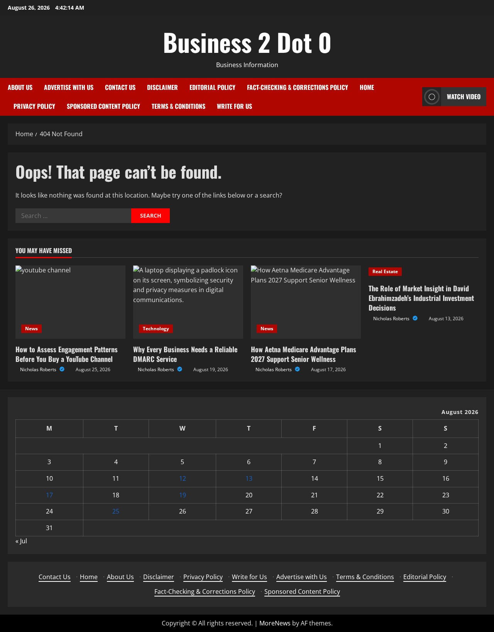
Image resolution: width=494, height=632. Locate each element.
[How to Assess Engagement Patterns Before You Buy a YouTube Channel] (70, 302)
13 (248, 478)
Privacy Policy (34, 106)
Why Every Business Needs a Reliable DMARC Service (185, 354)
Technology (156, 328)
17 (49, 495)
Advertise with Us (68, 87)
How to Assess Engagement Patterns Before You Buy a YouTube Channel (66, 354)
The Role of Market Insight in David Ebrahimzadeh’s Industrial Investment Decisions (421, 298)
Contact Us (120, 87)
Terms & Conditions (178, 106)
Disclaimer (162, 87)
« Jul (21, 541)
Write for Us (234, 106)
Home (367, 87)
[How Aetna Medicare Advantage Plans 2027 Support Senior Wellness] (306, 302)
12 (182, 478)
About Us (20, 87)
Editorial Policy (212, 87)
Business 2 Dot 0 (247, 42)
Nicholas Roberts (39, 369)
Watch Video (463, 96)
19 (182, 495)
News (31, 328)
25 (115, 511)
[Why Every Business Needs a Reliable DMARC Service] (188, 302)
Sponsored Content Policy (103, 106)
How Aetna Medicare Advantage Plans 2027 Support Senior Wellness (303, 354)
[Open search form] (414, 96)
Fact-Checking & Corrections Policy (297, 87)
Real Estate (385, 271)
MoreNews (275, 623)
